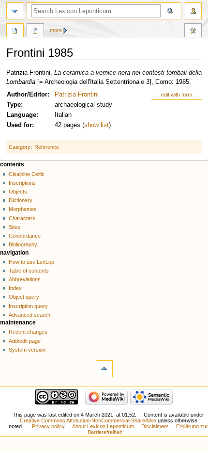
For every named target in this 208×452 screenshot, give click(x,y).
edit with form (176, 94)
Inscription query (28, 306)
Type (14, 104)
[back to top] (104, 368)
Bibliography (23, 244)
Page (15, 31)
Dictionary (20, 200)
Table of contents (29, 271)
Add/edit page (25, 341)
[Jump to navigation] (14, 10)
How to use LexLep (31, 262)
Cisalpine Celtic (27, 174)
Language (21, 115)
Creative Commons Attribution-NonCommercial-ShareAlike (88, 420)
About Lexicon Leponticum (103, 426)
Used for (19, 125)
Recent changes (28, 332)
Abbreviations (25, 279)
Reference (46, 147)
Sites (14, 227)
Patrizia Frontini (77, 94)
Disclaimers (155, 426)
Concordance (25, 236)
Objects (18, 191)
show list (96, 125)
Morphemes (23, 209)
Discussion (35, 31)
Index (15, 288)
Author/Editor (27, 94)
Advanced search (29, 315)
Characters (22, 218)
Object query (24, 297)
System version (27, 350)
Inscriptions (22, 183)
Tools (193, 31)
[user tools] (193, 10)
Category (19, 147)
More (56, 30)
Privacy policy (48, 426)
